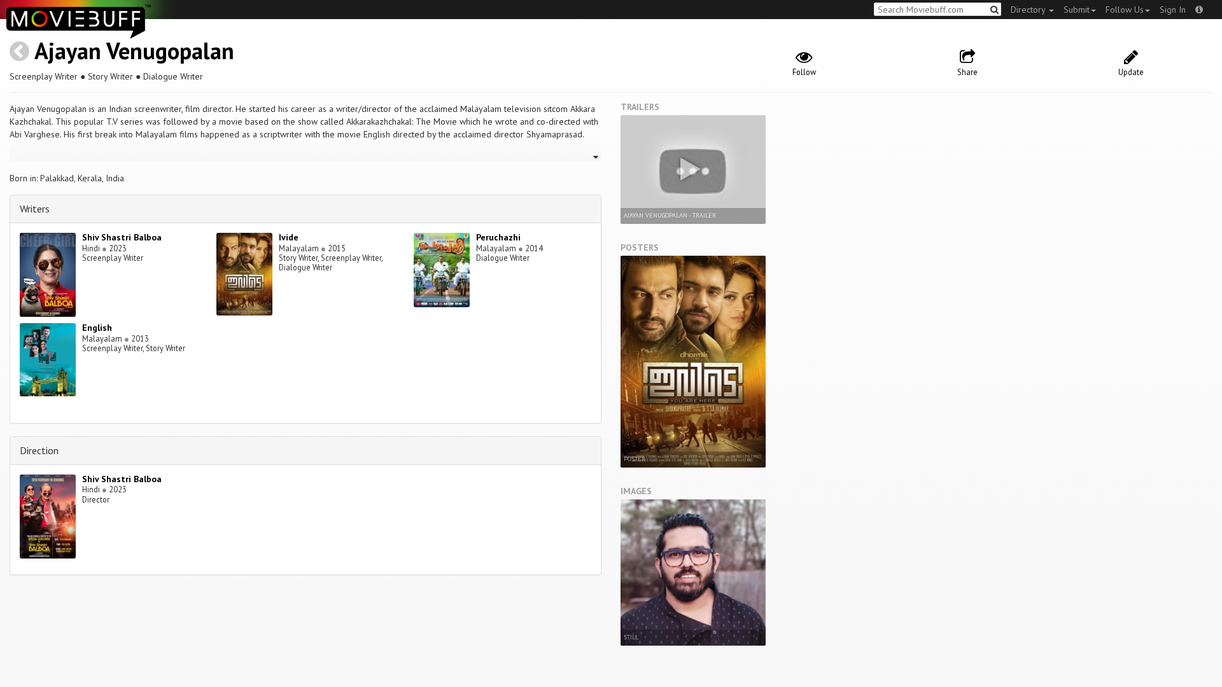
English (97, 327)
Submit (1077, 9)
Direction (39, 450)
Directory (1029, 9)
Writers (35, 208)
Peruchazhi (498, 237)
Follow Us (1125, 9)
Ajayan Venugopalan (134, 51)
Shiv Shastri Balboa (122, 237)
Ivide (288, 237)
